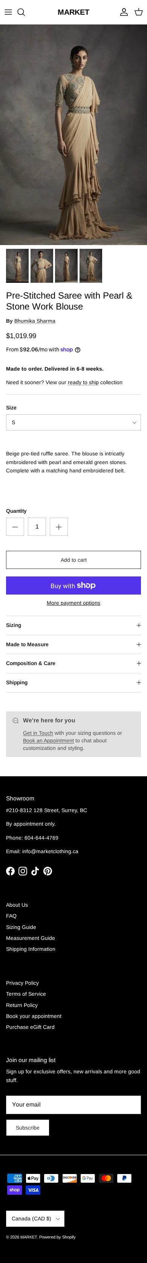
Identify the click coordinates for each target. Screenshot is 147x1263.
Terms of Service (26, 994)
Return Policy (22, 1005)
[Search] (25, 12)
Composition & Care (30, 663)
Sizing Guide (21, 927)
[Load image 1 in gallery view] (73, 135)
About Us (17, 905)
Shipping (17, 682)
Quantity (16, 511)
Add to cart (74, 560)
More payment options (73, 603)
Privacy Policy (22, 983)
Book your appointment (33, 1016)
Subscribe (28, 1128)
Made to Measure (27, 644)
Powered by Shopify (57, 1237)
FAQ (11, 916)
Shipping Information (30, 949)
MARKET (28, 1237)
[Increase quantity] (59, 527)
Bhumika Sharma (34, 321)
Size (11, 408)
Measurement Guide (30, 938)
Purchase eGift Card (30, 1027)
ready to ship (83, 382)
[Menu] (8, 12)
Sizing (13, 625)
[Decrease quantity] (15, 527)
